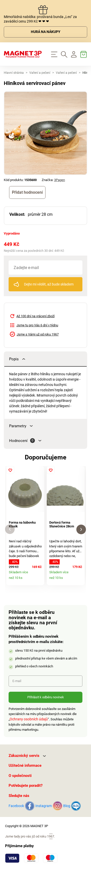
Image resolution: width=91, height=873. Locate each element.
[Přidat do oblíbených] (10, 470)
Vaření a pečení (39, 73)
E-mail (16, 681)
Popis (14, 359)
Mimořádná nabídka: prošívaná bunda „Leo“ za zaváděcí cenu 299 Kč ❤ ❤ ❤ (40, 19)
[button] (10, 529)
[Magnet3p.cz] (23, 54)
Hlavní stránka (14, 73)
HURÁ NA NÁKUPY (45, 32)
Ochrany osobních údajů (29, 719)
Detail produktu (39, 580)
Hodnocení (21, 440)
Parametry (17, 426)
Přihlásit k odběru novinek (45, 697)
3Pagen (59, 180)
